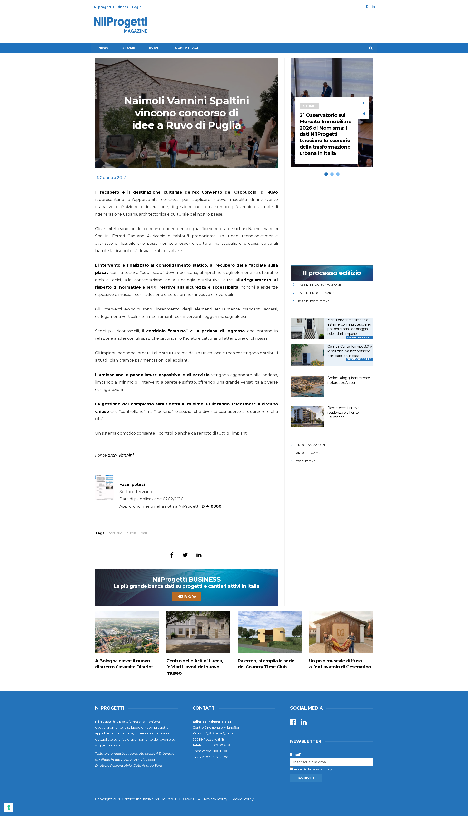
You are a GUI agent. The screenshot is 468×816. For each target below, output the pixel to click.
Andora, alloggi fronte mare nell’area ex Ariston (348, 380)
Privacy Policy (322, 769)
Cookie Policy (242, 799)
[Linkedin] (373, 6)
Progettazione (309, 453)
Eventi (155, 48)
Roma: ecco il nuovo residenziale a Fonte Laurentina (343, 412)
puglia (132, 533)
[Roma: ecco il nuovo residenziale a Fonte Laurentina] (307, 416)
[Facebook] (367, 6)
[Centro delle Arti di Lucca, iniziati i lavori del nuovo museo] (198, 632)
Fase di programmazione (319, 284)
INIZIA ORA (186, 596)
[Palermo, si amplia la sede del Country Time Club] (270, 632)
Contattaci (186, 48)
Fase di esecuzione (314, 301)
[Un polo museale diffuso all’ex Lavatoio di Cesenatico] (341, 632)
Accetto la (302, 769)
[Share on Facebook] (172, 555)
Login (137, 7)
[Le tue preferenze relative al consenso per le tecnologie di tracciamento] (8, 807)
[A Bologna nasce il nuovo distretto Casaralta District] (127, 632)
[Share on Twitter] (185, 555)
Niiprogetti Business (111, 7)
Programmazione (311, 445)
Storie (128, 48)
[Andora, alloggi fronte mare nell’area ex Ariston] (307, 386)
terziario (115, 533)
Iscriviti (306, 778)
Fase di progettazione (317, 293)
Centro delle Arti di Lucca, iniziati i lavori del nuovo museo (194, 667)
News (103, 48)
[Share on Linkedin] (199, 555)
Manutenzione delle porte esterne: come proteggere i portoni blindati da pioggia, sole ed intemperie (349, 327)
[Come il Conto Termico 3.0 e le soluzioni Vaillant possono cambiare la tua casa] (307, 355)
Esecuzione (305, 461)
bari (144, 533)
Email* (295, 754)
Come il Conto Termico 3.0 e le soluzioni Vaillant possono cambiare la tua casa (349, 351)
